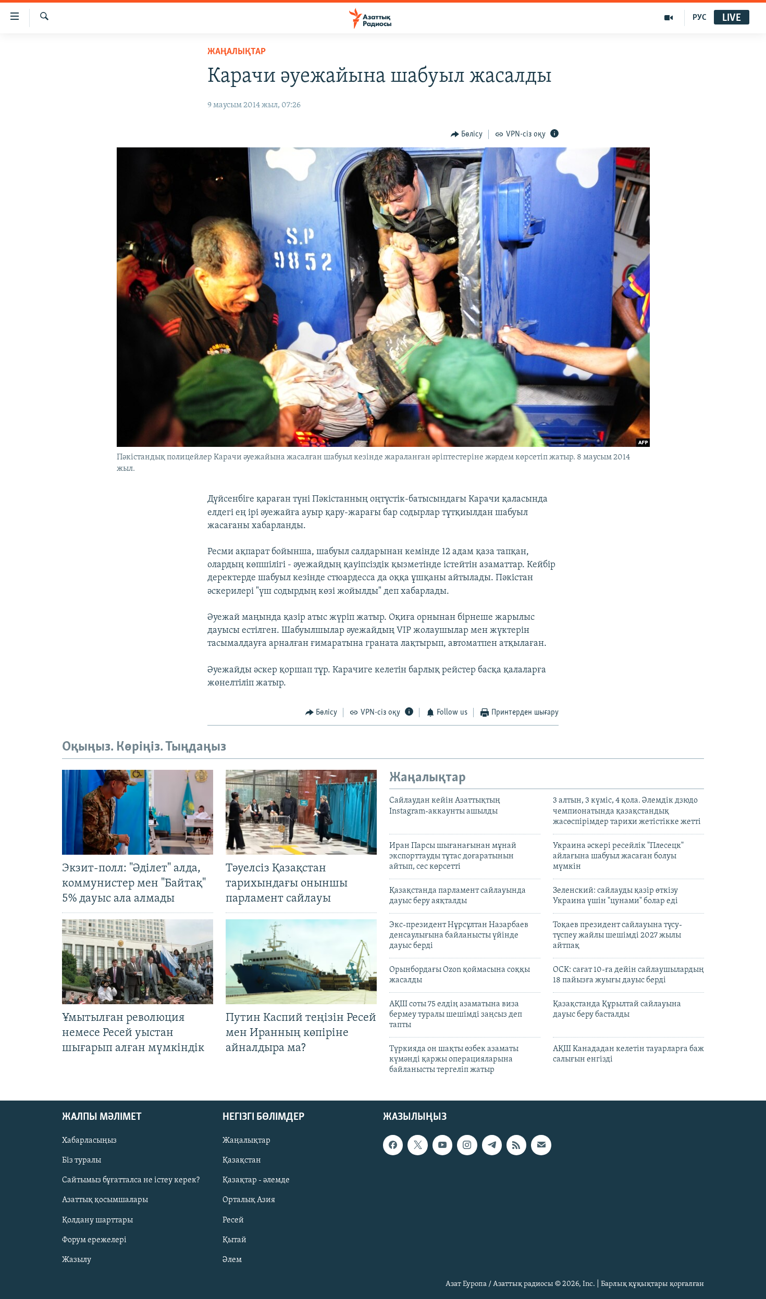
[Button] (467, 134)
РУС (700, 18)
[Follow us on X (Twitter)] (417, 1145)
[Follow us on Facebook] (393, 1145)
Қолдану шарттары (97, 1220)
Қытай (234, 1239)
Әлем (232, 1260)
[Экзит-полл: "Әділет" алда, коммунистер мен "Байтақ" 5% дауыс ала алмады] (137, 812)
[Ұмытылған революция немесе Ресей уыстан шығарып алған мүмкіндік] (137, 961)
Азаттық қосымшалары (105, 1200)
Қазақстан (242, 1160)
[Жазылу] (541, 1145)
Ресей (233, 1220)
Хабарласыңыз (89, 1140)
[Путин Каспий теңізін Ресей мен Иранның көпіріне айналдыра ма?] (301, 961)
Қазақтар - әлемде (256, 1180)
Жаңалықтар (246, 1140)
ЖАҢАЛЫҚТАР (236, 52)
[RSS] (516, 1145)
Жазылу (76, 1260)
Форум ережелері (94, 1239)
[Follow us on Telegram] (492, 1145)
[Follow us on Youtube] (442, 1145)
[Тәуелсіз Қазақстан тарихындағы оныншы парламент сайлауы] (301, 812)
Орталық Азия (249, 1200)
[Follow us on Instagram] (467, 1145)
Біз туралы (81, 1160)
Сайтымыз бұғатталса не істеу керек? (131, 1180)
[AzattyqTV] (669, 18)
